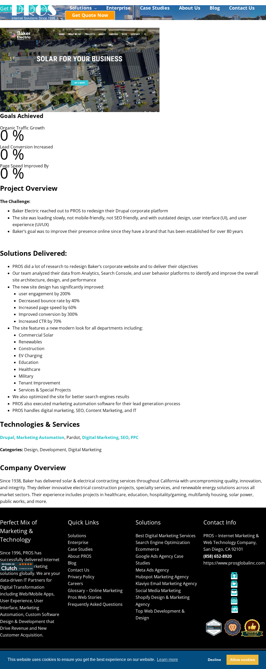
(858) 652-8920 (217, 556)
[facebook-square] (235, 577)
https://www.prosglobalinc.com (234, 563)
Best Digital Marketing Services (166, 536)
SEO (125, 437)
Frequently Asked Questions (95, 604)
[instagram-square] (235, 602)
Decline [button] (214, 660)
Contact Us (78, 570)
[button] (94, 8)
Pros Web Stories (85, 597)
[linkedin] (234, 610)
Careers (75, 583)
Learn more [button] (167, 659)
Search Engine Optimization (163, 542)
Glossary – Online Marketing (95, 590)
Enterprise (78, 542)
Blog (72, 563)
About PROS (79, 556)
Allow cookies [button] (242, 660)
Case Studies (80, 549)
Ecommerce (147, 549)
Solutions (77, 536)
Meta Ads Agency (152, 570)
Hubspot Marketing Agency (162, 577)
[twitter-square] (235, 585)
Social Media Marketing (158, 590)
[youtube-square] (235, 593)
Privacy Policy (81, 577)
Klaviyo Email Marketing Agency (166, 583)
